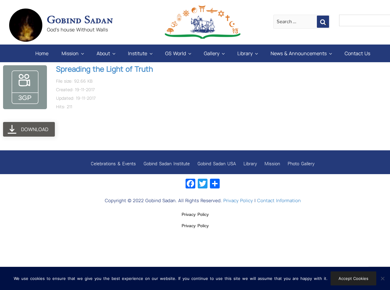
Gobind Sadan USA (216, 163)
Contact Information (279, 200)
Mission (70, 53)
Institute (137, 53)
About (103, 53)
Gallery (211, 53)
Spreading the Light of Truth (104, 69)
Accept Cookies (353, 278)
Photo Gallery (301, 163)
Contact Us (357, 53)
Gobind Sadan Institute (167, 163)
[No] (382, 278)
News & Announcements (299, 53)
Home (41, 53)
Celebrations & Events (113, 163)
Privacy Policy (238, 200)
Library (245, 53)
